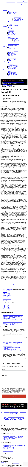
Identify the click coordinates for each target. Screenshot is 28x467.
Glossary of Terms (7, 299)
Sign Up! (14, 396)
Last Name (4, 381)
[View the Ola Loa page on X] (24, 2)
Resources (6, 412)
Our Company (8, 410)
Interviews (5, 292)
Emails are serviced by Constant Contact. (12, 392)
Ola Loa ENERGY (7, 306)
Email (3, 369)
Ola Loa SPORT (6, 310)
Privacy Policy (23, 412)
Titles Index (8, 290)
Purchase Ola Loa (14, 412)
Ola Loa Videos (6, 293)
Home (2, 410)
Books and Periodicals (7, 296)
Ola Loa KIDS (6, 307)
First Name (4, 375)
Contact (16, 413)
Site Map (5, 300)
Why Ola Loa (6, 418)
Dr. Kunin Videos (6, 294)
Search (11, 413)
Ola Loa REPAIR (6, 308)
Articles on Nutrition (7, 289)
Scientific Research (7, 295)
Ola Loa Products (17, 410)
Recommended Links (7, 297)
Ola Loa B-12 (6, 305)
